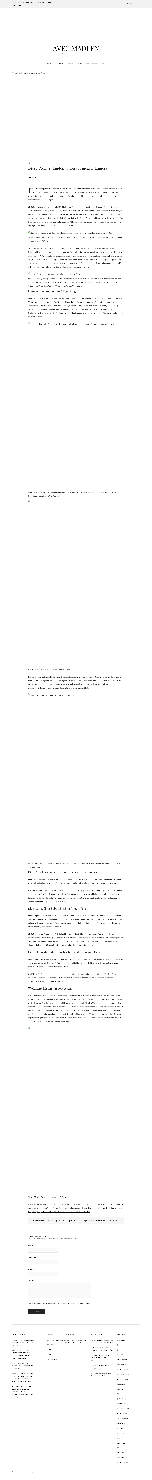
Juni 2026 (120, 1350)
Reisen (60, 63)
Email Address (34, 1257)
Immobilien (81, 1340)
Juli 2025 (120, 1389)
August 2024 (121, 1423)
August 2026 (121, 1340)
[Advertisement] (76, 24)
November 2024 (123, 1409)
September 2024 (123, 1418)
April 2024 (121, 1443)
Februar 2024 (122, 1453)
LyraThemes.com (38, 1472)
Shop (49, 2)
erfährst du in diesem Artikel (62, 901)
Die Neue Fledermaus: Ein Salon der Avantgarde (23, 1342)
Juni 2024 (120, 1433)
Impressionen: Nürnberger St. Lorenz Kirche (101, 1220)
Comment (31, 1281)
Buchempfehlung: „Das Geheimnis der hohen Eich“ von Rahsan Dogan (22, 1355)
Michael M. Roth (18, 1340)
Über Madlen (16, 5)
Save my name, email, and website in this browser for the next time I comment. (61, 1303)
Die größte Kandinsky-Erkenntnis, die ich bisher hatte (101, 1357)
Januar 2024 (121, 1458)
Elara (13, 1472)
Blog (80, 63)
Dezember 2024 (123, 1404)
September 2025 (123, 1379)
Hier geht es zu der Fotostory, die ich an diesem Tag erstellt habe (64, 302)
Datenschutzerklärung (20, 2)
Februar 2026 (122, 1359)
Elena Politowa (18, 1363)
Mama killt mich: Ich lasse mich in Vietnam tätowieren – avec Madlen (23, 1376)
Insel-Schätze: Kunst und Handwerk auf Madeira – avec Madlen (22, 1389)
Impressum (35, 2)
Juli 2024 (120, 1428)
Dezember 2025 (122, 1369)
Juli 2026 (120, 1345)
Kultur (71, 63)
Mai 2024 (120, 1438)
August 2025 (121, 1384)
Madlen (33, 177)
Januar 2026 (121, 1364)
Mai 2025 (120, 1394)
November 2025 (123, 1374)
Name (30, 1246)
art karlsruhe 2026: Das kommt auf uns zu (22, 1365)
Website (31, 1269)
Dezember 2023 (122, 1463)
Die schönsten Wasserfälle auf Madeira (23, 1394)
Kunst (50, 63)
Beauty (67, 1340)
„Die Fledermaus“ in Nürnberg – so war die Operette (53, 1220)
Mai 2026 (120, 1355)
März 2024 (121, 1448)
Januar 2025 (121, 1399)
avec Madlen (76, 48)
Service (43, 2)
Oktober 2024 (122, 1413)
